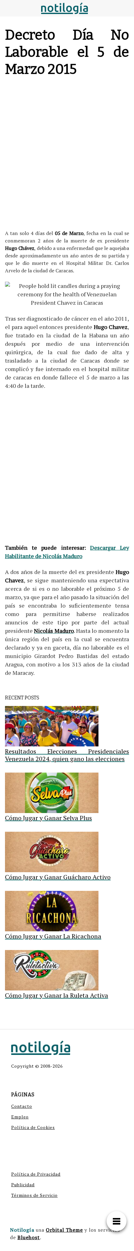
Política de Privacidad (35, 1174)
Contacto (21, 1106)
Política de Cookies (33, 1127)
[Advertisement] (67, 155)
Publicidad (23, 1185)
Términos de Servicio (34, 1195)
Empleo (20, 1117)
